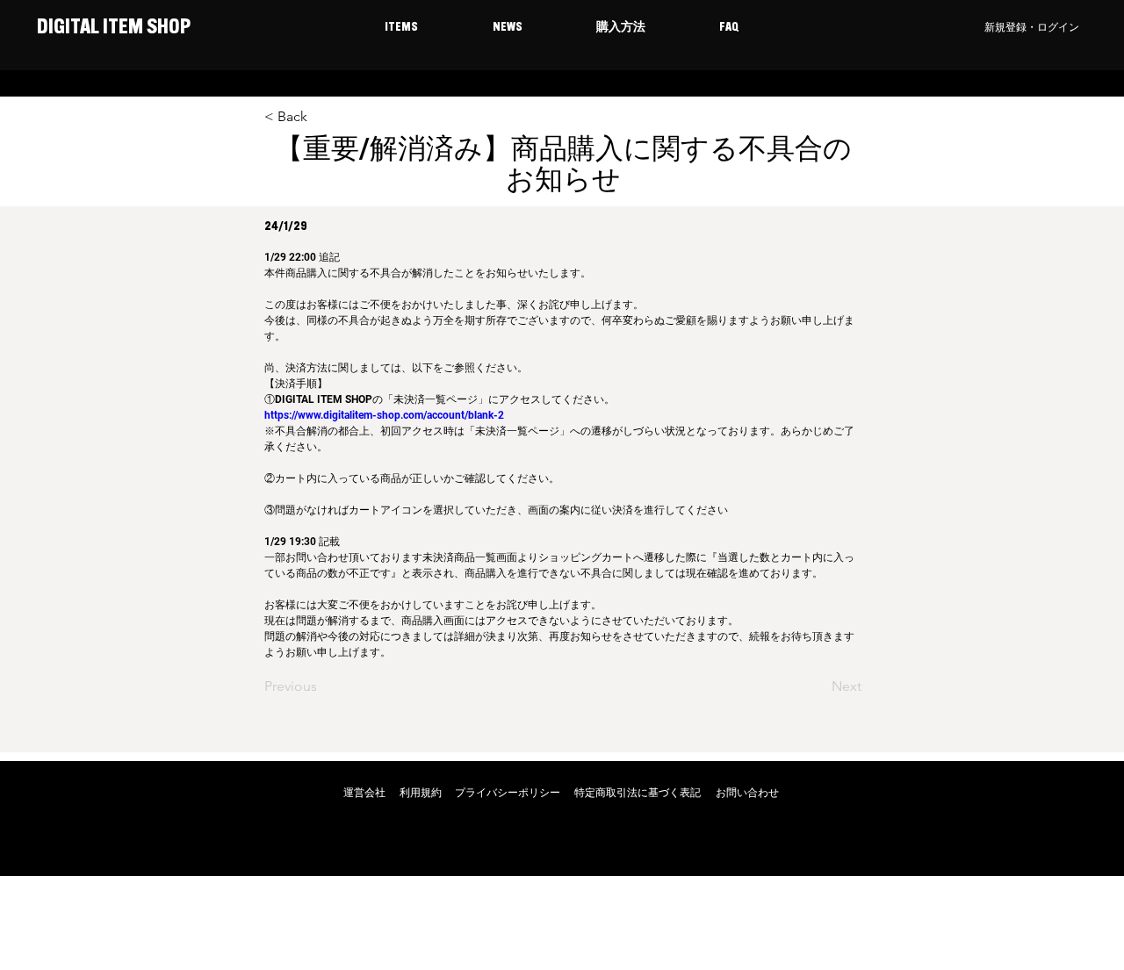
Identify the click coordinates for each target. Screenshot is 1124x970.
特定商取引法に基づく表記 (637, 793)
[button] (401, 28)
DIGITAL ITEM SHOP (112, 28)
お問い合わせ (747, 793)
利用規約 (421, 793)
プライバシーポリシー (507, 793)
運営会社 (364, 793)
